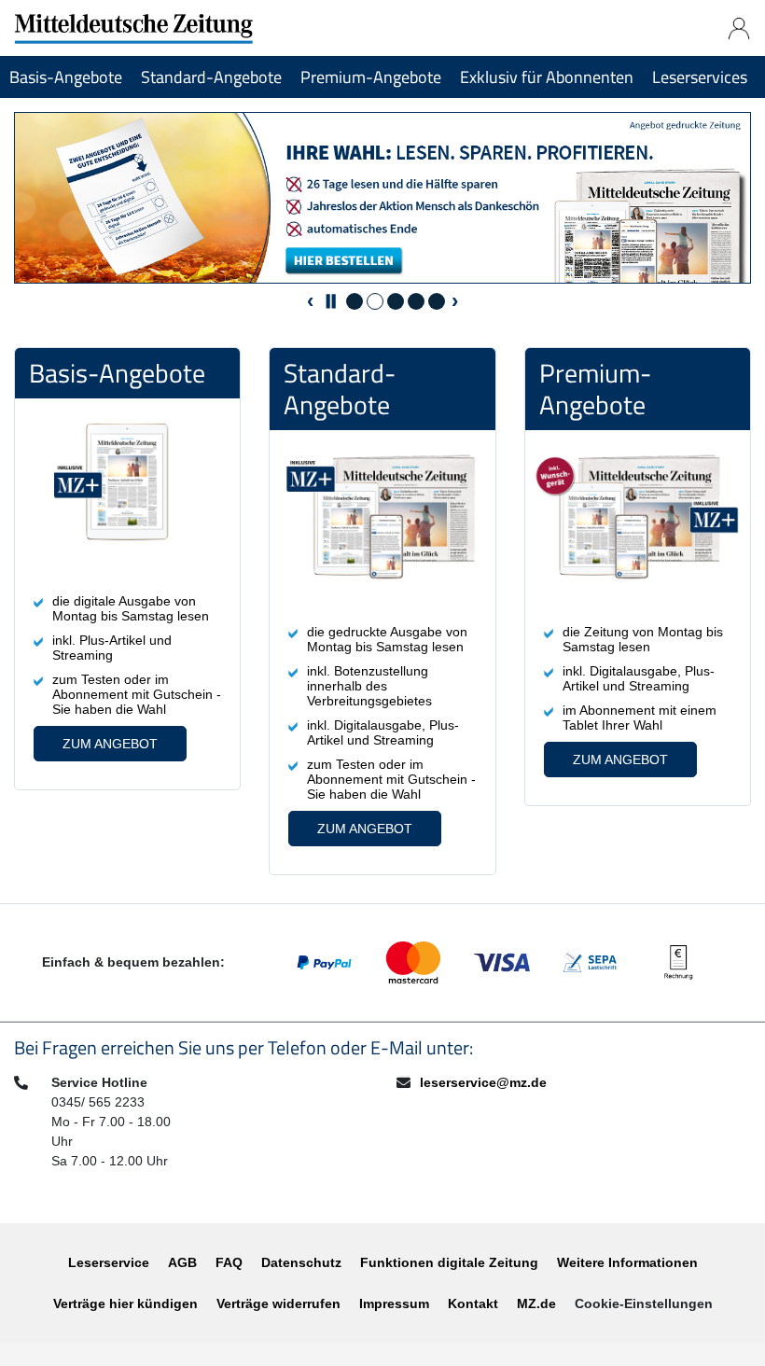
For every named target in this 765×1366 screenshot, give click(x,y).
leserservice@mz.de (483, 1082)
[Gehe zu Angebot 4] (416, 301)
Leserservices (699, 77)
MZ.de (536, 1303)
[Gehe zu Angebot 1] (354, 301)
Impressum (394, 1303)
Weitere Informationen (627, 1262)
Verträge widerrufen (278, 1303)
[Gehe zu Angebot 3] (395, 301)
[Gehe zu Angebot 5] (436, 301)
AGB (182, 1262)
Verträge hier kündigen (125, 1303)
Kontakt (473, 1303)
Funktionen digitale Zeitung (449, 1262)
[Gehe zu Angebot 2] (375, 301)
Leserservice (108, 1262)
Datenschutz (301, 1262)
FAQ (229, 1262)
